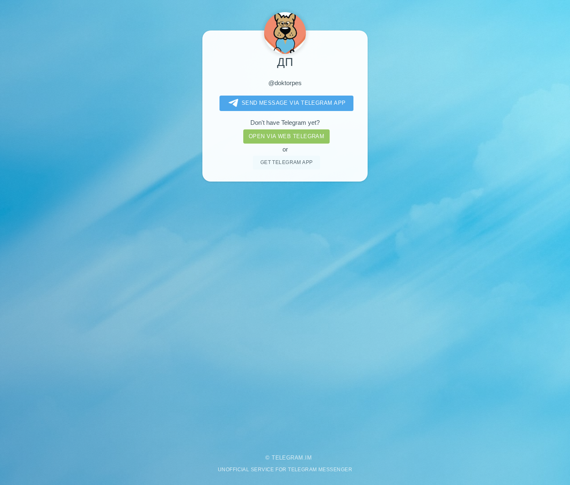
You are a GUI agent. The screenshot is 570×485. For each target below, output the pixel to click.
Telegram (287, 458)
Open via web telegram (286, 136)
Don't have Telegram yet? (285, 122)
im (308, 458)
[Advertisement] (285, 312)
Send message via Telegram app (294, 103)
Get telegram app (286, 162)
